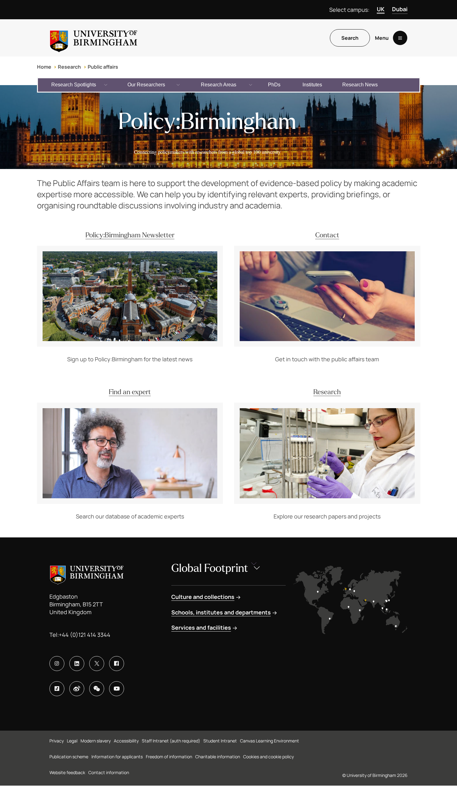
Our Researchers (146, 84)
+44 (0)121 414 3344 (84, 634)
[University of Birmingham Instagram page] (56, 663)
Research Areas (218, 84)
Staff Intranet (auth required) (171, 741)
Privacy (56, 741)
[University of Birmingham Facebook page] (116, 663)
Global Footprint (209, 568)
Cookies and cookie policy (268, 757)
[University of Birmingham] (93, 38)
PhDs (274, 84)
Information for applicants (117, 757)
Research (69, 66)
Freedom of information (169, 757)
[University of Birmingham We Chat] (96, 688)
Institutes (312, 84)
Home (44, 66)
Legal (72, 741)
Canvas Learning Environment (269, 741)
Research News (360, 84)
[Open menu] (400, 37)
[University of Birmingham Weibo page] (76, 688)
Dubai (400, 9)
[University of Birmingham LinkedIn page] (76, 663)
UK (381, 9)
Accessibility (126, 741)
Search (349, 37)
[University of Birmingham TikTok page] (56, 688)
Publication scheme (68, 757)
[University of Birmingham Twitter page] (96, 663)
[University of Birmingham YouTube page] (116, 688)
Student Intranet (220, 741)
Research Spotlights (73, 84)
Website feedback (67, 772)
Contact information (108, 772)
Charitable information (217, 757)
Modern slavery (96, 741)
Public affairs (103, 66)
